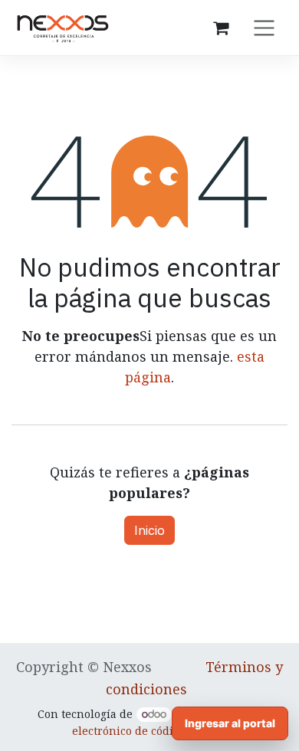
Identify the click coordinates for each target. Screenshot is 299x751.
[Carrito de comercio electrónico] (221, 28)
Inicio (149, 530)
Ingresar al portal (230, 723)
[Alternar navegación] (264, 27)
